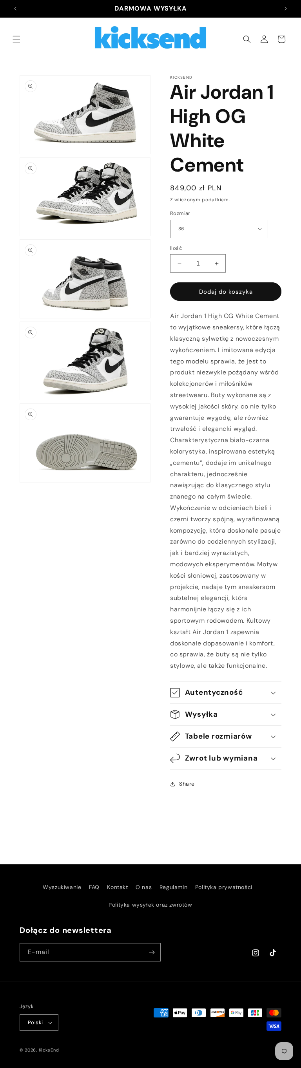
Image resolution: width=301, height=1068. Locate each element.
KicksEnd (49, 1050)
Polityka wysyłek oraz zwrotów (150, 904)
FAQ (94, 887)
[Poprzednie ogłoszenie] (15, 8)
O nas (144, 887)
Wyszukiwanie (62, 887)
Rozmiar (180, 213)
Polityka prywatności (223, 887)
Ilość (176, 248)
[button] (16, 39)
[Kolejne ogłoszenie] (285, 8)
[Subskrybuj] (151, 952)
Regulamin (173, 887)
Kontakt (117, 887)
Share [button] (187, 783)
